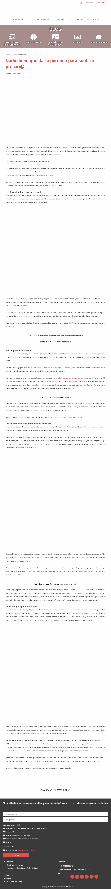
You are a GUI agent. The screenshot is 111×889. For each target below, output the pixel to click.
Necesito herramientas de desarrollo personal (21, 839)
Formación (8, 862)
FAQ (59, 874)
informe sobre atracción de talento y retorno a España (56, 744)
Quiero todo (9, 842)
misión (84, 571)
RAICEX (101, 740)
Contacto (61, 862)
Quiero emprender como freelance (17, 835)
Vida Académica (99, 42)
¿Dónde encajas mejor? (11, 825)
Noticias (77, 42)
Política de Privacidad (28, 850)
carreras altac (49, 175)
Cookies (7, 879)
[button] (108, 2)
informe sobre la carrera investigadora (72, 378)
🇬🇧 (81, 3)
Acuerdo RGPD (8, 847)
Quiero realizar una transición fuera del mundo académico (26, 828)
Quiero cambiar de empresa (15, 832)
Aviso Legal (9, 876)
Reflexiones (34, 42)
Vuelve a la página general (16, 55)
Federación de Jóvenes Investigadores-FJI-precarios (52, 367)
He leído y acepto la (20, 850)
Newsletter (89, 2)
